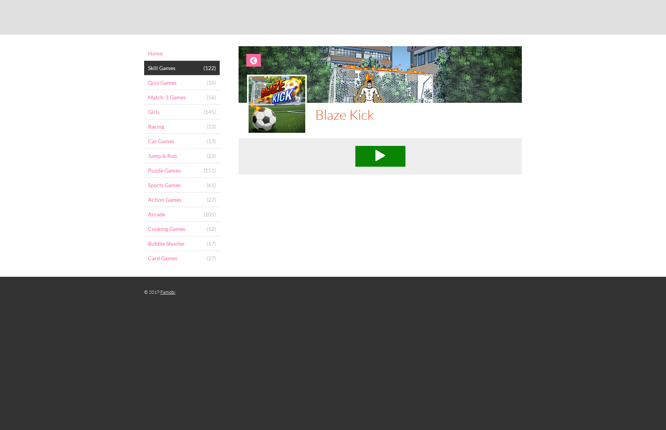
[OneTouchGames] (333, 17)
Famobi (167, 292)
